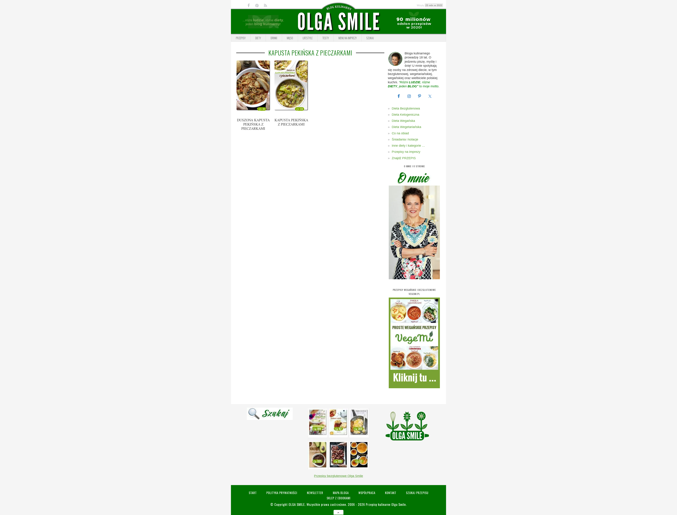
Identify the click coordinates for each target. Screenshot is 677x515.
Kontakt (390, 493)
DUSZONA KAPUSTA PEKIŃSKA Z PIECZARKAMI (253, 124)
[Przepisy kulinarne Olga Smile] (338, 21)
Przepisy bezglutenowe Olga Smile (338, 476)
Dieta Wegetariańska (406, 127)
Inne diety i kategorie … (408, 145)
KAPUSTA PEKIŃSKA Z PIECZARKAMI (291, 122)
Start (253, 493)
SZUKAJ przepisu (417, 493)
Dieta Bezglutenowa (406, 108)
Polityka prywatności (281, 493)
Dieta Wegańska (403, 121)
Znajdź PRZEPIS (404, 158)
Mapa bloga (341, 493)
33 (301, 109)
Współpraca (366, 493)
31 (264, 109)
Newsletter (315, 493)
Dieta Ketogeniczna (405, 114)
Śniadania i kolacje (405, 139)
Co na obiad (400, 133)
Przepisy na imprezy (406, 152)
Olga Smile (297, 504)
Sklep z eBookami (338, 498)
